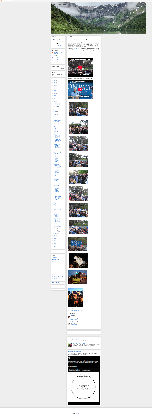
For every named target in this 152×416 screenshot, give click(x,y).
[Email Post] (81, 310)
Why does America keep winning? (75, 351)
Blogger (78, 413)
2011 (55, 235)
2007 (55, 241)
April (56, 228)
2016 (55, 95)
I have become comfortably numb (57, 183)
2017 (55, 93)
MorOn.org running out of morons (57, 124)
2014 (55, 98)
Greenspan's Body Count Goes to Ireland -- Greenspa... (57, 166)
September (57, 108)
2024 (55, 82)
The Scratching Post (58, 52)
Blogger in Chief (55, 261)
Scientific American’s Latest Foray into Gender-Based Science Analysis (58, 59)
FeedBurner (60, 45)
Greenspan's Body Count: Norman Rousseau (57, 190)
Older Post (97, 332)
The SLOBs (54, 257)
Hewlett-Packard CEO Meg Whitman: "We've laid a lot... (57, 154)
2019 (55, 90)
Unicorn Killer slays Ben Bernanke (56, 215)
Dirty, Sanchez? (57, 142)
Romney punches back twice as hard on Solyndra (57, 117)
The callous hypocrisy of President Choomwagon (57, 128)
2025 (55, 80)
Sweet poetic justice (56, 224)
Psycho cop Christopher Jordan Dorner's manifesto (76, 339)
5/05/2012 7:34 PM (73, 324)
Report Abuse (55, 282)
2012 (55, 101)
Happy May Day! (57, 226)
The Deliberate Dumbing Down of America (57, 140)
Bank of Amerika (57, 209)
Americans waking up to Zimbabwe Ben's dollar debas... (57, 220)
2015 (55, 96)
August (56, 109)
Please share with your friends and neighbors (57, 193)
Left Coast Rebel (77, 48)
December (57, 103)
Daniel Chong (92, 43)
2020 (55, 88)
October (56, 106)
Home (84, 332)
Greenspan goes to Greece (57, 121)
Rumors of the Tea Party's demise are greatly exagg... (57, 206)
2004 (55, 246)
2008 (55, 240)
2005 (55, 245)
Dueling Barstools (55, 265)
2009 (55, 238)
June (56, 112)
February (56, 231)
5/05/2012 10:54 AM (73, 319)
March (56, 230)
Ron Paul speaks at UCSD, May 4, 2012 (57, 212)
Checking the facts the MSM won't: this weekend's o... (57, 171)
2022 (55, 85)
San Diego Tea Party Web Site (58, 276)
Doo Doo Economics (56, 263)
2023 (55, 83)
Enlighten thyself (57, 162)
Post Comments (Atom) (86, 335)
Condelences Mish (56, 180)
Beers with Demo (55, 259)
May (56, 114)
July (55, 111)
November (57, 104)
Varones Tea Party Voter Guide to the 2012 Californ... (57, 198)
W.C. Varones (58, 4)
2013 (55, 100)
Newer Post (70, 332)
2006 (55, 243)
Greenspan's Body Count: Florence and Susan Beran (57, 136)
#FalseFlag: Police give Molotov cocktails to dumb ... (56, 175)
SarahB (71, 315)
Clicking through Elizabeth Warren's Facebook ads (57, 146)
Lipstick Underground (56, 270)
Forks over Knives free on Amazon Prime (57, 150)
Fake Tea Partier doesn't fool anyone (79, 343)
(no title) (69, 337)
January (56, 233)
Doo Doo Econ (73, 321)
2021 (55, 87)
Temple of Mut (56, 57)
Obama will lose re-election (57, 186)
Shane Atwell (54, 274)
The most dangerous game (56, 202)
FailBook (56, 131)
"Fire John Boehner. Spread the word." (56, 160)
